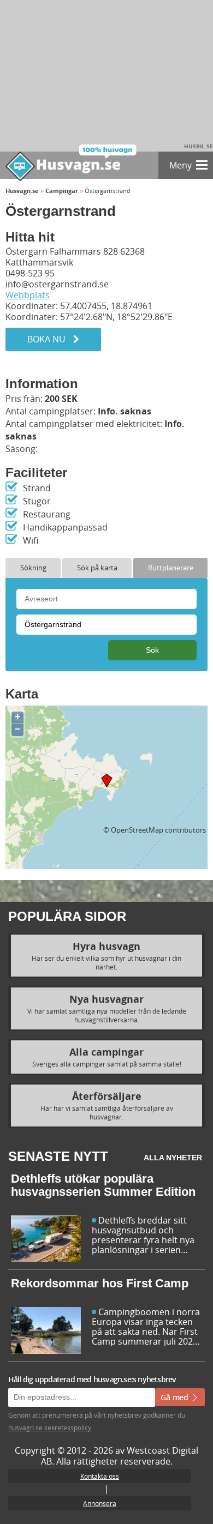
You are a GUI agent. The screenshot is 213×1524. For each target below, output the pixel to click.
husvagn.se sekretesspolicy (49, 1427)
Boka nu (47, 339)
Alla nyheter (173, 1157)
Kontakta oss (99, 1476)
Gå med (176, 1397)
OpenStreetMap (137, 830)
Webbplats (27, 295)
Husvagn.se (22, 190)
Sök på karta (97, 568)
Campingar (61, 190)
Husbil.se (198, 146)
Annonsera (99, 1503)
